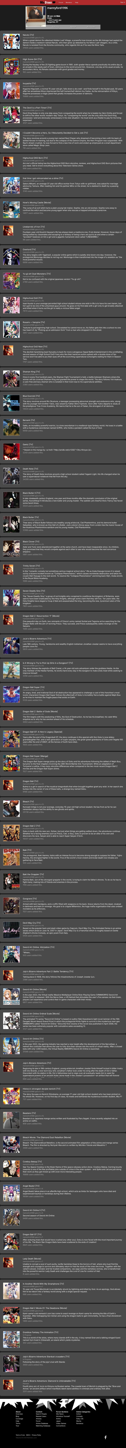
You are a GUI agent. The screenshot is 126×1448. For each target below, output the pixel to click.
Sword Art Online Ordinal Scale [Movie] (41, 1013)
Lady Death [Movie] (32, 1259)
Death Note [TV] (30, 469)
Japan (58, 1421)
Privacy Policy (36, 1435)
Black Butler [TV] (31, 517)
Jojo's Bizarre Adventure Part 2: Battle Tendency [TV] (48, 971)
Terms (18, 1423)
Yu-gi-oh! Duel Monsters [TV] (37, 274)
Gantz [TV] (28, 444)
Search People (41, 1414)
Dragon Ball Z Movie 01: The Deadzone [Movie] (45, 1308)
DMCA (28, 1435)
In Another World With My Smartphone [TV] (43, 1284)
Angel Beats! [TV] (31, 1186)
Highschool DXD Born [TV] (35, 158)
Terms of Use (20, 1435)
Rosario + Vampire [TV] (34, 322)
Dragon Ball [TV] (30, 781)
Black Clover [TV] (31, 541)
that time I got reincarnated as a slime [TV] (43, 178)
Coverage (19, 1419)
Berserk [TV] (29, 420)
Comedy (79, 1416)
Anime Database (42, 1423)
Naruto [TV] (28, 35)
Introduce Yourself (63, 1416)
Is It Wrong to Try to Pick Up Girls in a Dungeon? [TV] (48, 663)
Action (78, 1414)
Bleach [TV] (28, 801)
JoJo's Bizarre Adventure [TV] (37, 639)
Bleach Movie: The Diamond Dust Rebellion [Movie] (47, 1137)
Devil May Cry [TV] (32, 923)
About (73, 27)
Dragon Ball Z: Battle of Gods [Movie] (40, 711)
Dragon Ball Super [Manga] (35, 756)
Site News (59, 1414)
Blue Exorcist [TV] (31, 396)
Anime (58, 1419)
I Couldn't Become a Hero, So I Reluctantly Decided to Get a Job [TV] (55, 133)
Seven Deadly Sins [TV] (34, 591)
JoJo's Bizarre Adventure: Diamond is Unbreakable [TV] (49, 1381)
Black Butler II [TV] (31, 493)
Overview (19, 1414)
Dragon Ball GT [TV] (32, 1234)
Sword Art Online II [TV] (34, 1210)
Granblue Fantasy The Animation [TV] (40, 1332)
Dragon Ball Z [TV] (31, 826)
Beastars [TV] (29, 1113)
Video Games (61, 1423)
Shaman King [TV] (31, 372)
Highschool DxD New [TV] (35, 346)
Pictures (91, 27)
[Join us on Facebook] (106, 1437)
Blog (17, 1416)
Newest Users (41, 1416)
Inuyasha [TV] (29, 83)
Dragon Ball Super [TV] (33, 687)
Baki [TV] (27, 850)
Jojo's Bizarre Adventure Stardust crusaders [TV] (46, 1356)
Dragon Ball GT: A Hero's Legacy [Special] (42, 732)
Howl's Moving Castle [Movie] (37, 202)
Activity (55, 27)
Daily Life (79, 1419)
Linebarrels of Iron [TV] (34, 227)
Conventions (60, 1426)
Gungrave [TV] (30, 899)
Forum (61, 2)
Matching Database (43, 1426)
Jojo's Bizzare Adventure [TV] (37, 1063)
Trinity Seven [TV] (31, 566)
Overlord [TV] (29, 249)
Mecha (78, 1421)
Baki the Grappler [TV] (33, 874)
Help (76, 2)
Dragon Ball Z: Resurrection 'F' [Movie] (41, 616)
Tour (17, 1426)
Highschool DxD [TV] (32, 298)
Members (69, 2)
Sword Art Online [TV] (33, 1039)
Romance (79, 1423)
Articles (38, 1419)
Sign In (122, 2)
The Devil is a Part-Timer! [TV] (37, 108)
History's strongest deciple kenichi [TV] (41, 1089)
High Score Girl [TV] (32, 59)
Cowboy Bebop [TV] (32, 1161)
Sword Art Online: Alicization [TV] (38, 947)
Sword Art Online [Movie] (35, 989)
